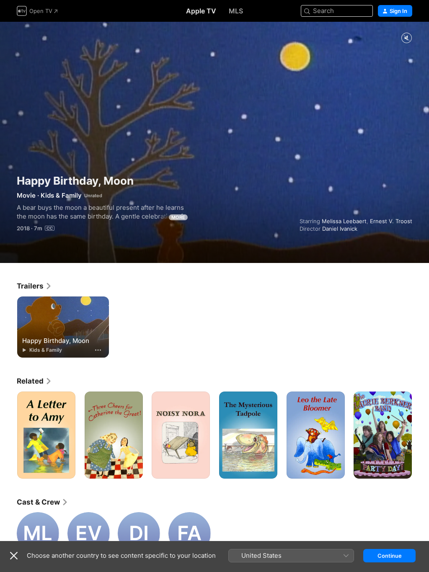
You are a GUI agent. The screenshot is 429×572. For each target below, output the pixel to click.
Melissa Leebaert (344, 221)
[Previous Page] (8, 435)
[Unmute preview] (406, 38)
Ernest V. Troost (391, 221)
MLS (236, 11)
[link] (34, 286)
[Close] (14, 555)
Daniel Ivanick (339, 228)
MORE (178, 217)
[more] (98, 350)
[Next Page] (420, 435)
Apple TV (201, 11)
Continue (389, 555)
